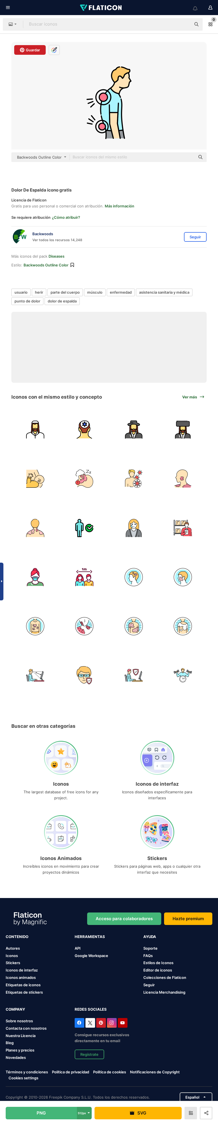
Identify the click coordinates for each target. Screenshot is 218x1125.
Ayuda (149, 936)
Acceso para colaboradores (124, 918)
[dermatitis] (182, 577)
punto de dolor (27, 301)
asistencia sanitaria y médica (164, 292)
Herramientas (90, 936)
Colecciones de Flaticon (164, 977)
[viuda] (133, 527)
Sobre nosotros (19, 1021)
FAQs (148, 955)
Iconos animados (21, 977)
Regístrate (89, 1054)
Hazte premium (188, 918)
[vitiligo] (182, 626)
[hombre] (84, 527)
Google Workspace (91, 955)
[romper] (182, 675)
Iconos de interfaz (22, 970)
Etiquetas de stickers (24, 992)
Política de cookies (109, 1072)
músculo (94, 292)
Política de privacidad (70, 1072)
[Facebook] (79, 1023)
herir (39, 292)
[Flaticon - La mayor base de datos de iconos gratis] (101, 8)
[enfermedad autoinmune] (133, 478)
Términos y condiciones (27, 1072)
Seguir (149, 985)
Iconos (12, 955)
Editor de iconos (157, 970)
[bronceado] (35, 527)
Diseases (56, 256)
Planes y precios (20, 1050)
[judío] (35, 429)
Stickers (13, 962)
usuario (21, 292)
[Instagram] (112, 1023)
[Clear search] (184, 24)
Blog (10, 1042)
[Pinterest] (101, 1023)
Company (15, 1009)
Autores (13, 948)
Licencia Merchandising (164, 992)
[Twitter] (90, 1023)
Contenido (17, 936)
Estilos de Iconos (158, 962)
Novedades (16, 1057)
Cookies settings (23, 1078)
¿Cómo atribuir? (66, 217)
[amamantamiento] (35, 478)
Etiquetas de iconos (23, 985)
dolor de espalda (62, 301)
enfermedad (121, 292)
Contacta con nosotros (26, 1028)
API (78, 948)
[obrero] (35, 675)
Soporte (150, 948)
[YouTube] (122, 1023)
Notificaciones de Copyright (155, 1072)
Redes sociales (91, 1009)
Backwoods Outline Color (46, 265)
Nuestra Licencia (20, 1035)
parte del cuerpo (65, 292)
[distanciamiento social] (84, 577)
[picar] (182, 478)
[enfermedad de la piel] (133, 577)
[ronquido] (84, 478)
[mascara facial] (35, 577)
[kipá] (84, 429)
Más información (119, 206)
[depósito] (182, 527)
